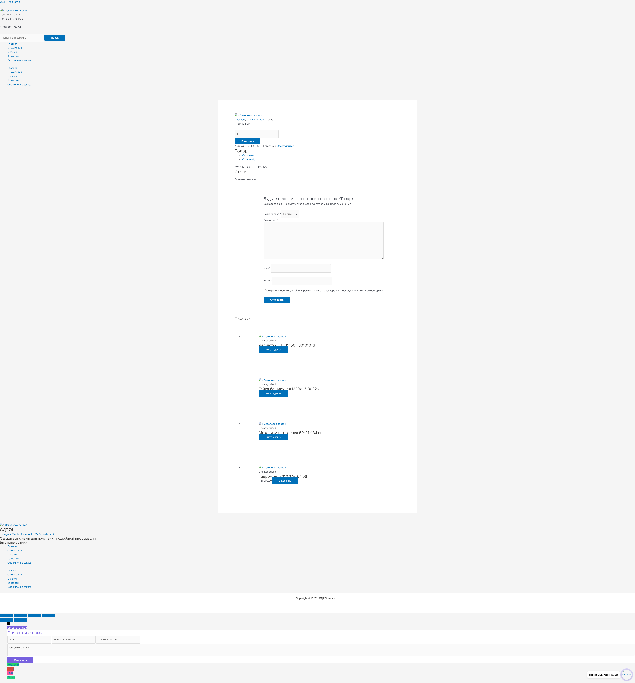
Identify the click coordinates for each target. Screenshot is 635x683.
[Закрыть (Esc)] (48, 615)
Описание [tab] (248, 155)
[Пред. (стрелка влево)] (6, 620)
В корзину (247, 141)
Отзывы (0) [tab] (248, 159)
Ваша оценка (272, 214)
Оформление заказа (19, 60)
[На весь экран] (20, 615)
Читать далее (273, 349)
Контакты (13, 56)
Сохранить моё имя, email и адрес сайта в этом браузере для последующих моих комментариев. (325, 290)
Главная (12, 43)
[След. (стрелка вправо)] (20, 620)
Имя (267, 268)
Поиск (55, 37)
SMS (10, 673)
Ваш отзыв (271, 220)
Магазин (12, 52)
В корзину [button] (285, 480)
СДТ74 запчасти (10, 1)
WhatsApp (13, 664)
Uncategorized (255, 119)
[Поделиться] (34, 615)
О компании (14, 47)
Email (268, 280)
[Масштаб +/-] (6, 615)
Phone (11, 677)
